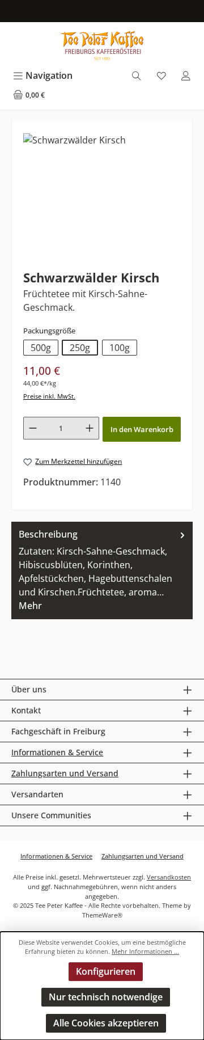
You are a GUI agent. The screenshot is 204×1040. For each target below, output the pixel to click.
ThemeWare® (102, 915)
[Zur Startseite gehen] (102, 46)
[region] (102, 196)
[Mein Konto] (185, 75)
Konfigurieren (105, 971)
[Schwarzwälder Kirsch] (74, 140)
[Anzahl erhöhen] (89, 428)
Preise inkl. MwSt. (49, 396)
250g (80, 347)
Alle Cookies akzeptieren (106, 1023)
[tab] (102, 570)
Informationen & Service (57, 752)
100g (119, 347)
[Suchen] (136, 75)
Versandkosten (169, 877)
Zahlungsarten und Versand (64, 773)
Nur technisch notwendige (106, 997)
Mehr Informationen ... (145, 951)
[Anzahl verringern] (33, 428)
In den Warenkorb (141, 429)
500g (41, 347)
